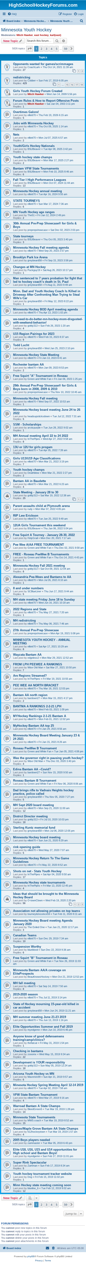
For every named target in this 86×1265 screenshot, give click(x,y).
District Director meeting (30, 816)
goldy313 (33, 325)
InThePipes (34, 439)
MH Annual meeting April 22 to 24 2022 (40, 436)
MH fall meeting (24, 983)
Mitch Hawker (25, 35)
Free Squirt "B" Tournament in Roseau (40, 958)
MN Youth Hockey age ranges (34, 212)
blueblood (33, 949)
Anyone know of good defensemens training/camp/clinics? (38, 1038)
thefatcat (32, 1043)
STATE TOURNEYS (26, 200)
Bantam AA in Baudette (29, 481)
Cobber (32, 80)
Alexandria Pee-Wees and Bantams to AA (42, 577)
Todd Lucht (21, 345)
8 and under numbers (28, 588)
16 (72, 84)
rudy (30, 509)
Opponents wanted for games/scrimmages (43, 64)
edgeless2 (33, 657)
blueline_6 (33, 1188)
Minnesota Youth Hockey (26, 29)
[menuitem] (12, 14)
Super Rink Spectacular (30, 1162)
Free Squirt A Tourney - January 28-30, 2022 (44, 535)
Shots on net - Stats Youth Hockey (37, 871)
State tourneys (23, 236)
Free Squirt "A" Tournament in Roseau (40, 376)
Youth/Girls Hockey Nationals (34, 146)
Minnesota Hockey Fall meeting (35, 398)
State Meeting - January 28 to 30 (35, 492)
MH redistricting (24, 620)
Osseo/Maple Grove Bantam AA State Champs (45, 1128)
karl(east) (55, 35)
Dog (30, 1177)
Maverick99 (34, 1076)
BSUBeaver (34, 149)
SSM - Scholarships (27, 424)
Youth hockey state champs (32, 157)
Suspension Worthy (27, 946)
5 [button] (56, 49)
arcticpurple (34, 427)
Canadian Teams (24, 935)
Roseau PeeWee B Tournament (35, 748)
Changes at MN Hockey (29, 267)
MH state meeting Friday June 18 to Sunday (44, 599)
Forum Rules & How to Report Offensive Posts (46, 100)
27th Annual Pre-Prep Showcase (36, 630)
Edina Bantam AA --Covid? (32, 769)
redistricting (21, 77)
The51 (31, 215)
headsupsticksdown (39, 416)
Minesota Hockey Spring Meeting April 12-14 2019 (48, 1085)
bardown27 (34, 698)
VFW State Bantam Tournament (35, 1094)
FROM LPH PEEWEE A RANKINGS (37, 664)
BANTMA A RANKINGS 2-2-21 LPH (37, 706)
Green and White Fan (39, 379)
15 (67, 84)
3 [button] (46, 49)
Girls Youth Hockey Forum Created (37, 91)
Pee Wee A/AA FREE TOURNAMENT (38, 544)
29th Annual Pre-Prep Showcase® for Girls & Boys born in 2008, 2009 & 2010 (45, 387)
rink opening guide (26, 847)
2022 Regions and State (29, 609)
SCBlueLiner (34, 591)
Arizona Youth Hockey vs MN (33, 1073)
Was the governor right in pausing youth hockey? (48, 758)
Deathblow (33, 472)
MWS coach (34, 1120)
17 (77, 84)
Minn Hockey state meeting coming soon (42, 1185)
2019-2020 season (25, 994)
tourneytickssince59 (39, 914)
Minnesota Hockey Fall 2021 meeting (39, 565)
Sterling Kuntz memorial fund (34, 827)
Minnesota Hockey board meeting (37, 837)
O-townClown (35, 900)
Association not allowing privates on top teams (46, 911)
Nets (16, 134)
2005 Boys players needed (31, 1140)
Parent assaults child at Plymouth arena (41, 506)
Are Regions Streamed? (30, 675)
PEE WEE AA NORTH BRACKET (35, 685)
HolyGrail (33, 538)
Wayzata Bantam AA (27, 654)
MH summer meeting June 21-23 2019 (39, 1017)
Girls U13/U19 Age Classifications (37, 458)
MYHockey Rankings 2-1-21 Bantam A (39, 716)
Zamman (32, 1165)
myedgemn (34, 1029)
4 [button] (51, 49)
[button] (29, 48)
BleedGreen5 (35, 1109)
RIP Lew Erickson (25, 515)
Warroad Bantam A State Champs (36, 1106)
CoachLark (34, 67)
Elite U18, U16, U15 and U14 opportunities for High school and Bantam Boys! (45, 1151)
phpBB (31, 1256)
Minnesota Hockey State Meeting (36, 355)
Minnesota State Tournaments (34, 1117)
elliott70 (32, 115)
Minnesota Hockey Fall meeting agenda (41, 247)
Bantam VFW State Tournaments (36, 168)
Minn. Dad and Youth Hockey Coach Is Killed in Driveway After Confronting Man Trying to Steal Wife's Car (46, 294)
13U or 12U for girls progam (33, 447)
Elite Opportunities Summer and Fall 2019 (43, 1026)
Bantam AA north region (30, 695)
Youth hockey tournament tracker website (42, 1174)
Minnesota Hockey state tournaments (39, 882)
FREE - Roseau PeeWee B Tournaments (41, 554)
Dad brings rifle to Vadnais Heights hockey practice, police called (43, 792)
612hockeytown (36, 1131)
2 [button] (41, 49)
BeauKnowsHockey (39, 976)
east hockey (41, 35)
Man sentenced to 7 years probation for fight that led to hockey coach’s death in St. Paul (47, 280)
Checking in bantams (28, 1051)
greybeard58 (35, 260)
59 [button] (65, 49)
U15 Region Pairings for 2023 (33, 334)
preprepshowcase (38, 230)
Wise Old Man (35, 667)
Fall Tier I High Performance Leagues (39, 180)
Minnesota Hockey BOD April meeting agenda (45, 309)
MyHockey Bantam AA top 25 (33, 725)
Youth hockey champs (28, 469)
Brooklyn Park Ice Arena (30, 257)
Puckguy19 (34, 270)
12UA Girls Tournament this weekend (39, 525)
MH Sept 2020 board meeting (33, 805)
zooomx (32, 1054)
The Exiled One (36, 927)
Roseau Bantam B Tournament (34, 780)
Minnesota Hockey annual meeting (37, 191)
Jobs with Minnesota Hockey (33, 123)
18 (81, 84)
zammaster (34, 1143)
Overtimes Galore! (26, 112)
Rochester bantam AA (28, 364)
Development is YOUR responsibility (39, 1062)
